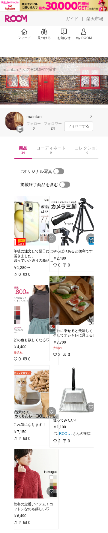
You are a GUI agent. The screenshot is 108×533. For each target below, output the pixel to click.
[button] (14, 121)
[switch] (58, 171)
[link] (34, 220)
